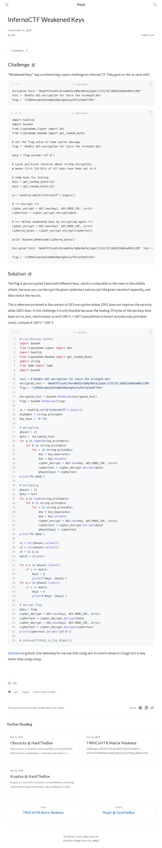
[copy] (150, 84)
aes (16, 692)
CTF (15, 683)
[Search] (155, 5)
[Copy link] (152, 708)
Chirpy (76, 840)
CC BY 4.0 (43, 708)
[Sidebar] (6, 5)
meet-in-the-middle (44, 692)
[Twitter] (140, 708)
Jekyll (95, 840)
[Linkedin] (146, 708)
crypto (25, 692)
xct (13, 35)
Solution (14, 653)
